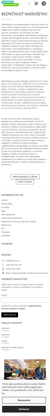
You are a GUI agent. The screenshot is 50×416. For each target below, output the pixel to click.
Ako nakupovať (8, 214)
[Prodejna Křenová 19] (25, 373)
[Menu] (44, 3)
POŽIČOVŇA (6, 203)
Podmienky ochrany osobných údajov (18, 221)
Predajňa (5, 232)
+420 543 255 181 (14, 264)
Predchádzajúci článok (25, 176)
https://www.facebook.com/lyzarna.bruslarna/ (27, 273)
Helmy (4, 341)
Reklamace (6, 225)
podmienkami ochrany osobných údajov (21, 307)
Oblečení (5, 328)
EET (3, 228)
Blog (3, 211)
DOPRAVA (5, 235)
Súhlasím (24, 409)
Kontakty (5, 207)
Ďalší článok (25, 181)
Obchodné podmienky (11, 218)
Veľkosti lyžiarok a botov (12, 347)
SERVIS (4, 200)
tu (3, 393)
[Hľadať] (29, 3)
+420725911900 (13, 269)
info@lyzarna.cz (13, 260)
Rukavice (5, 334)
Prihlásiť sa (10, 314)
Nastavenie (24, 400)
